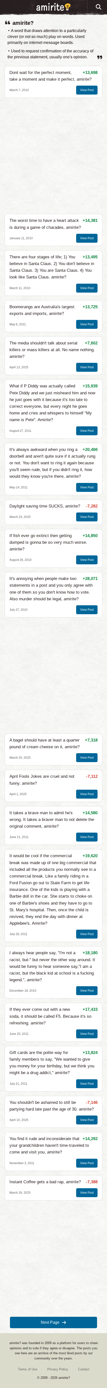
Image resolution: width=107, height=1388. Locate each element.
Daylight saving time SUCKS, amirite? (44, 506)
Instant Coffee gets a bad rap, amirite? (45, 1182)
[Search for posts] (98, 7)
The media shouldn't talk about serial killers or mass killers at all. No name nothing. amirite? (52, 350)
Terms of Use (27, 1369)
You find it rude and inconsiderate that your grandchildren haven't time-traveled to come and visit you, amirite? (49, 1145)
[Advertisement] (53, 155)
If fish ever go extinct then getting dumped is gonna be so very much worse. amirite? (48, 542)
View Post (87, 90)
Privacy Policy (57, 1369)
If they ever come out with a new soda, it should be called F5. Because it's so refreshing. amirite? (50, 1016)
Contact (83, 1369)
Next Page (50, 1322)
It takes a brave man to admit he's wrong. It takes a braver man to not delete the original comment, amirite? (51, 820)
